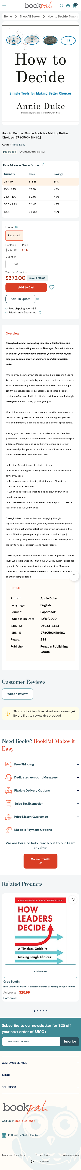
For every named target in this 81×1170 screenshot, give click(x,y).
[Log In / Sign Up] (68, 5)
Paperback (14, 235)
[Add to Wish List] (73, 899)
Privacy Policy (43, 1155)
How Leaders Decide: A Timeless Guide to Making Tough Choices (39, 986)
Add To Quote (20, 299)
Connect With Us (40, 861)
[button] (34, 1011)
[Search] (61, 5)
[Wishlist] (51, 287)
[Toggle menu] (4, 5)
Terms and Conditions (13, 1155)
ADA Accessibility (69, 1155)
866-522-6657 (25, 1121)
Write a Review (17, 694)
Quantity (10, 256)
